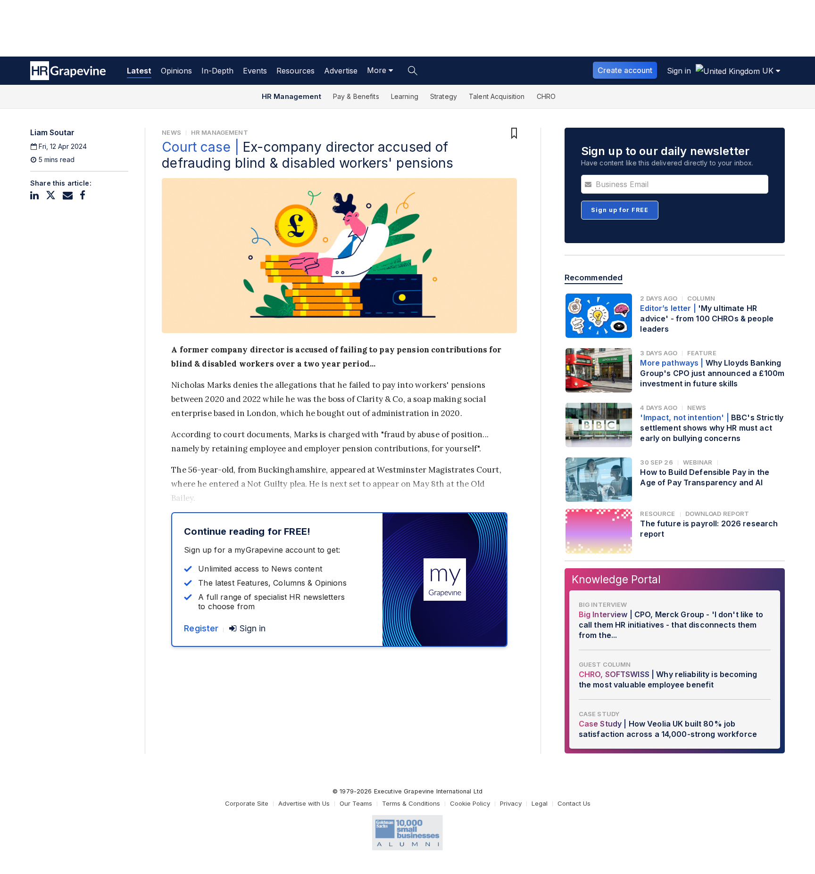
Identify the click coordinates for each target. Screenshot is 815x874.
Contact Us (573, 803)
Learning (404, 96)
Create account (625, 70)
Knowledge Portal (616, 579)
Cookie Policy (470, 803)
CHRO (546, 96)
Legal (540, 803)
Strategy (443, 96)
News (171, 132)
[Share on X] (51, 195)
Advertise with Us (304, 803)
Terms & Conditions (411, 803)
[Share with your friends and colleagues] (68, 195)
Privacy (511, 803)
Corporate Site (246, 803)
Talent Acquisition (497, 96)
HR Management (291, 96)
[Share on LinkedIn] (34, 195)
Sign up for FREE (620, 209)
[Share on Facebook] (82, 195)
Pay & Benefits (356, 96)
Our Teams (356, 803)
